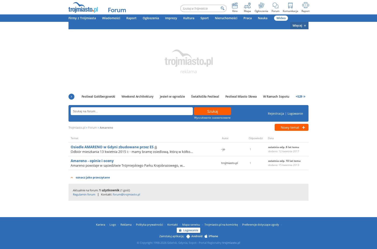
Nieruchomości (226, 18)
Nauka (262, 18)
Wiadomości (111, 18)
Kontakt (172, 225)
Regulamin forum (84, 194)
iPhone (213, 236)
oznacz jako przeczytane (93, 177)
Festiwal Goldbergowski (98, 96)
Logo (113, 225)
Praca (247, 18)
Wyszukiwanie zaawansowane (212, 117)
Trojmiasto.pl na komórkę (221, 225)
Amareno (106, 128)
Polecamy (71, 97)
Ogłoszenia (151, 18)
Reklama (126, 225)
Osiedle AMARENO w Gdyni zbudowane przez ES (112, 147)
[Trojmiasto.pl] (83, 7)
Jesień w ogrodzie (172, 96)
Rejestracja (276, 113)
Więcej (297, 25)
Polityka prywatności (149, 225)
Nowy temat (290, 127)
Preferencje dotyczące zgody (260, 225)
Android (196, 236)
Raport (131, 18)
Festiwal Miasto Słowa (241, 96)
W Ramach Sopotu (276, 96)
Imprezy (171, 18)
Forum (117, 10)
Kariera (100, 225)
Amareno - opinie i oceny (92, 160)
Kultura (188, 18)
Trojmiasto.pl (77, 128)
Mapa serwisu (191, 225)
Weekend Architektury (138, 96)
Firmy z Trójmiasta (82, 18)
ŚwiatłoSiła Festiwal (205, 96)
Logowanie (295, 113)
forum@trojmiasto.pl (126, 194)
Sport (204, 18)
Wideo (281, 18)
